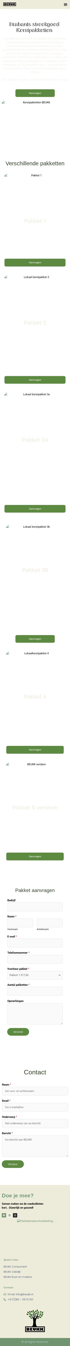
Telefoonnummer (18, 952)
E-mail (12, 936)
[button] (65, 4)
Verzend (18, 1032)
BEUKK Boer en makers (18, 1277)
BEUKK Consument (15, 1266)
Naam (11, 916)
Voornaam (12, 929)
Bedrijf (11, 900)
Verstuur (13, 1164)
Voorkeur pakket (18, 968)
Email (6, 1100)
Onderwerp (9, 1117)
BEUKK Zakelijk (12, 1272)
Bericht (7, 1133)
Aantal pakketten (18, 984)
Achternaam (43, 929)
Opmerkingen (15, 1001)
